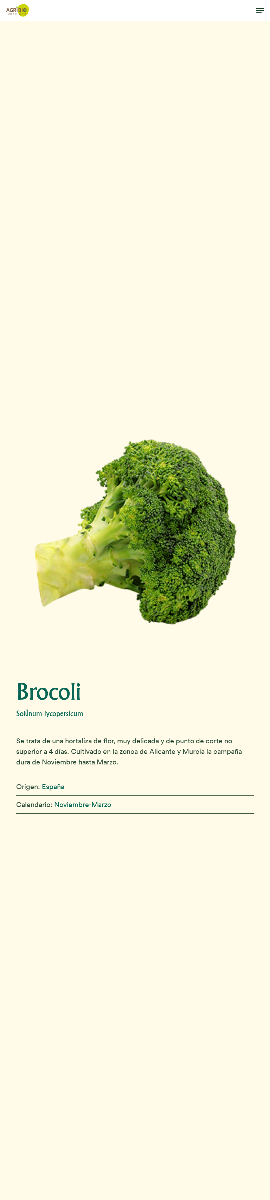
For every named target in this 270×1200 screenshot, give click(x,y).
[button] (260, 10)
